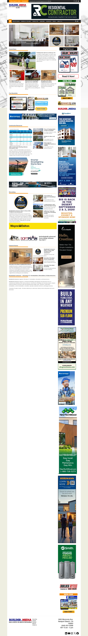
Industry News (16, 21)
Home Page (34, 619)
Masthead (34, 622)
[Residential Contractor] (10, 20)
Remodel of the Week (26, 21)
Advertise (48, 21)
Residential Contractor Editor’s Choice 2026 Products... (56, 44)
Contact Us (34, 624)
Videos (54, 21)
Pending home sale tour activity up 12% (37, 1)
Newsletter (35, 21)
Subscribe (42, 21)
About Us (60, 21)
